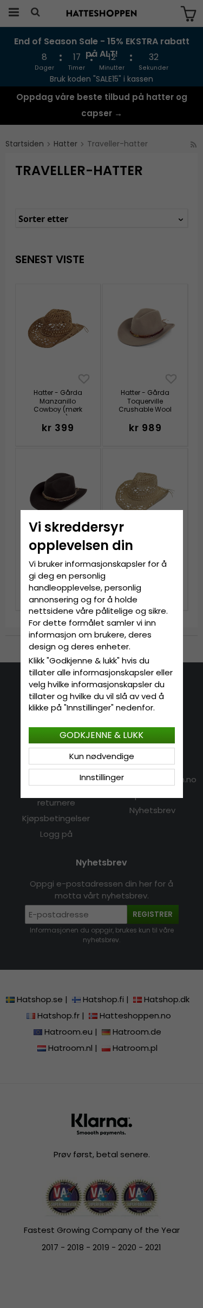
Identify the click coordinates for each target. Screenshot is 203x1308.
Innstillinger (102, 777)
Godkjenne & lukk (101, 735)
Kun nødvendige (101, 756)
